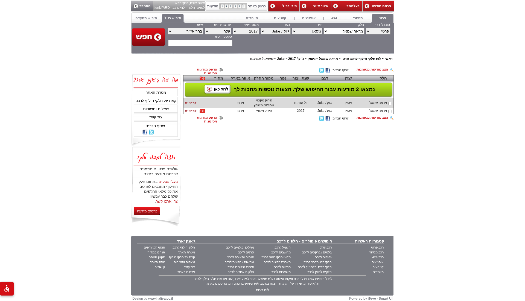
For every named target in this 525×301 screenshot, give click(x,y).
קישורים (159, 267)
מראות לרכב (282, 267)
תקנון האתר (157, 257)
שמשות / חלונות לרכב (239, 262)
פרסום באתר (186, 272)
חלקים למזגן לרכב (319, 272)
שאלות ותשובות (156, 109)
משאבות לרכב (281, 272)
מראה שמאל (328, 59)
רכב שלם (325, 247)
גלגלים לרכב (323, 257)
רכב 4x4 (378, 257)
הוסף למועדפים (154, 247)
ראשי (389, 59)
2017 (292, 59)
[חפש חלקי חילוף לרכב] (148, 37)
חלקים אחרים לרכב (241, 272)
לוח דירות (262, 290)
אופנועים (378, 262)
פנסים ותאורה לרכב (240, 257)
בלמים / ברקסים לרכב (317, 252)
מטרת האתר (156, 92)
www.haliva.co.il (160, 298)
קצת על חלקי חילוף (182, 257)
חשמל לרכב (283, 247)
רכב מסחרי (376, 252)
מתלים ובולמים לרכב (240, 247)
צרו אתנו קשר (167, 201)
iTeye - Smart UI (380, 298)
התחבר (144, 6)
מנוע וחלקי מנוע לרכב (276, 257)
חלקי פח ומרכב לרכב (318, 262)
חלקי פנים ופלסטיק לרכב (315, 267)
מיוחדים (378, 272)
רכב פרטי (377, 247)
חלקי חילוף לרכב (184, 247)
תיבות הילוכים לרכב (241, 267)
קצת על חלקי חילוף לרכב (156, 100)
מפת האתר (157, 262)
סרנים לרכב (246, 252)
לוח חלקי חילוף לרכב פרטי (361, 59)
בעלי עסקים (168, 181)
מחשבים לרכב (281, 252)
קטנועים (378, 267)
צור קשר (155, 117)
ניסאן (312, 59)
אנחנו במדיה (156, 252)
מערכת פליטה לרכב (277, 262)
